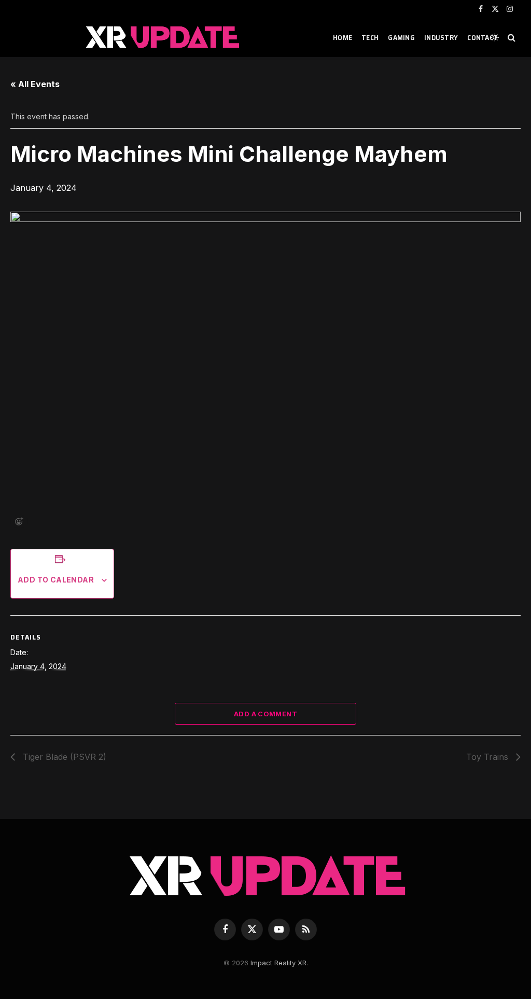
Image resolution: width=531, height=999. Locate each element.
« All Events (35, 84)
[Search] (510, 37)
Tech (370, 37)
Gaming (401, 37)
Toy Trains (488, 757)
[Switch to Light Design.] (494, 37)
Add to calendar (56, 579)
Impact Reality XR (278, 963)
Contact (482, 37)
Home (342, 37)
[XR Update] (163, 37)
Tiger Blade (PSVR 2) (63, 757)
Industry (441, 37)
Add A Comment (265, 714)
